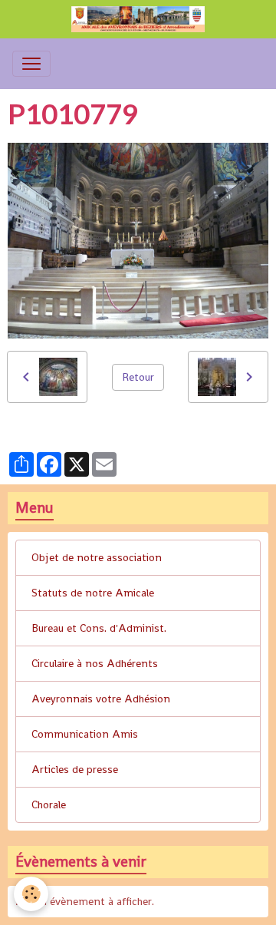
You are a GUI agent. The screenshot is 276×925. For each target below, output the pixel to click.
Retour (138, 377)
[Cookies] (31, 894)
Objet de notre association (96, 557)
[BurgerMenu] (31, 64)
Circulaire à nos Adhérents (94, 663)
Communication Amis (84, 734)
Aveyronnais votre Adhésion (100, 698)
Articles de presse (74, 769)
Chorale (48, 804)
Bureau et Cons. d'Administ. (98, 628)
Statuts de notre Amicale (92, 593)
